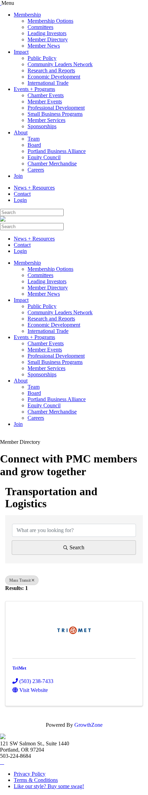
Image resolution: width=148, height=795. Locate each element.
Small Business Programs (55, 114)
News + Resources (34, 188)
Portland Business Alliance (57, 151)
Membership (27, 15)
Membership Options (50, 21)
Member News (44, 46)
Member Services (46, 120)
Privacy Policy (29, 774)
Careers (36, 170)
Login (20, 200)
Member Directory (48, 39)
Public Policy (42, 58)
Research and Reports (51, 70)
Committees (40, 27)
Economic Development (54, 77)
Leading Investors (47, 33)
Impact (21, 52)
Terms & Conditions (36, 780)
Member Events (45, 101)
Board (34, 145)
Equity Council (44, 157)
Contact (22, 194)
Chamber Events (46, 95)
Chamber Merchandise (52, 163)
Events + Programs (34, 89)
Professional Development (56, 108)
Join (18, 176)
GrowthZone (88, 725)
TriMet (19, 668)
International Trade (48, 83)
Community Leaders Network (60, 64)
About (21, 132)
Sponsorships (42, 126)
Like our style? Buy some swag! (49, 786)
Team (34, 139)
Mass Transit (20, 580)
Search (77, 547)
